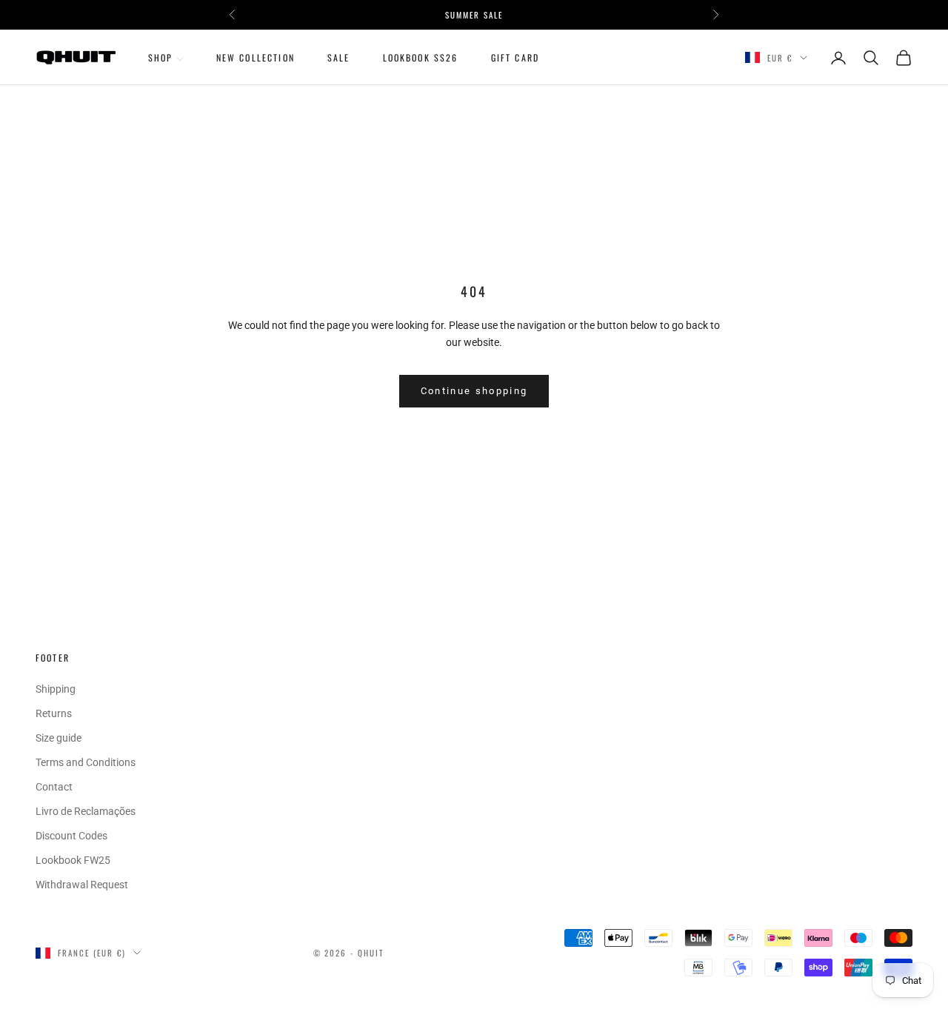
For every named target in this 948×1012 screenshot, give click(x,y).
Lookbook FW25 (73, 860)
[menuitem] (166, 58)
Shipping (56, 689)
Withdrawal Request (82, 885)
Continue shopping (474, 390)
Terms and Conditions (86, 762)
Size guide (58, 738)
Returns (54, 713)
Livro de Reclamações (86, 811)
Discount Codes (71, 836)
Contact (54, 787)
